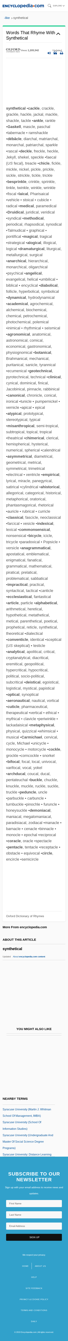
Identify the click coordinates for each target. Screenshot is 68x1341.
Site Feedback (34, 1288)
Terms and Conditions (34, 1310)
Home (25, 1266)
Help (34, 1277)
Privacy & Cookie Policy (34, 1299)
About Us (40, 1266)
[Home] (23, 5)
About (29, 956)
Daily (34, 1321)
